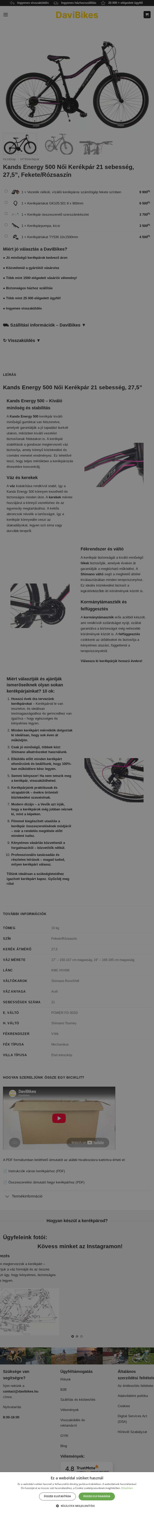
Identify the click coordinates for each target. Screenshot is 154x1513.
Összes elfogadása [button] (96, 1496)
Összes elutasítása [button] (57, 1496)
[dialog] (77, 1492)
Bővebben (127, 1488)
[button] (77, 1505)
